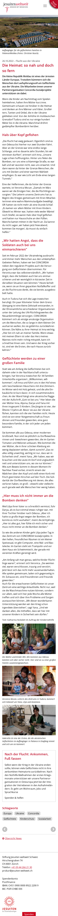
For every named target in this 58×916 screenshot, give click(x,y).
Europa (7, 813)
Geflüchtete (10, 818)
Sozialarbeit (44, 818)
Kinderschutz (27, 818)
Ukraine (20, 813)
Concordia (33, 813)
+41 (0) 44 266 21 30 (21, 867)
